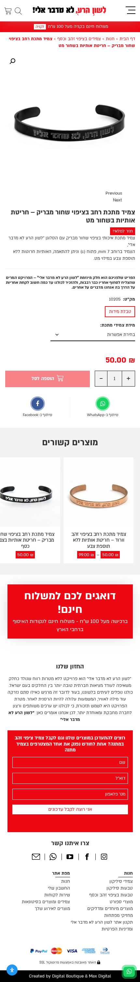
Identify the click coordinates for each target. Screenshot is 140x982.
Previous (113, 193)
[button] (12, 61)
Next (117, 200)
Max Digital (100, 976)
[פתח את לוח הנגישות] (12, 970)
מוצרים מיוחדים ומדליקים (110, 909)
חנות (110, 39)
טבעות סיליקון (119, 888)
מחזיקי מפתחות (118, 915)
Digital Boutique (68, 976)
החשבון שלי (59, 888)
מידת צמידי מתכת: (117, 325)
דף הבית (127, 39)
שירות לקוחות (57, 895)
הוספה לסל (43, 379)
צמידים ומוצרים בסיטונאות (46, 902)
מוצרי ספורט (121, 902)
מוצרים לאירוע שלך (52, 909)
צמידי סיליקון (121, 881)
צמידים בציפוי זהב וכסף (79, 39)
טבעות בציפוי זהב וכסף (111, 895)
